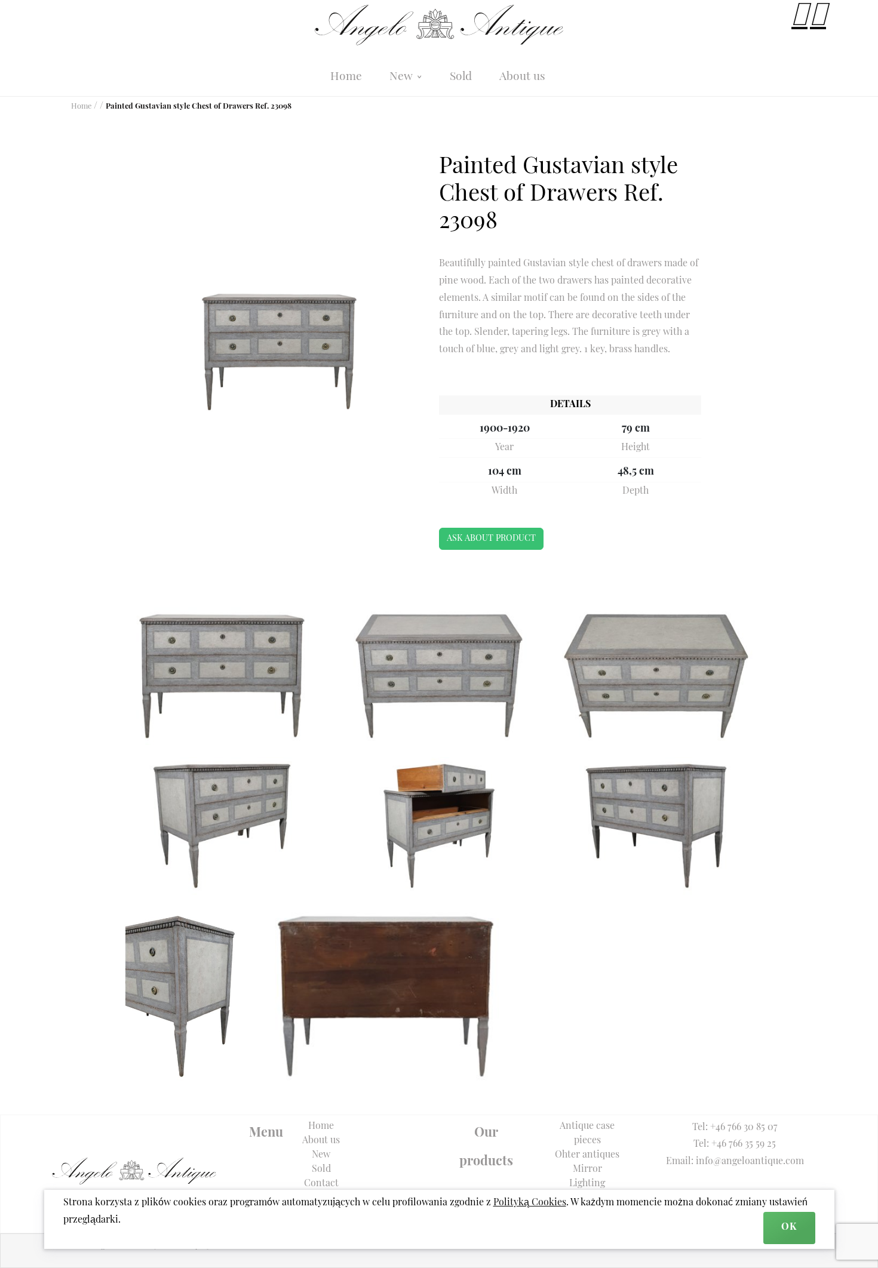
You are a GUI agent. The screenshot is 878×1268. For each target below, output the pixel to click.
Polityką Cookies (529, 1203)
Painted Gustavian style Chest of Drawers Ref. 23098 (198, 106)
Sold (461, 77)
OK (789, 1227)
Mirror (587, 1169)
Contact (321, 1184)
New (402, 77)
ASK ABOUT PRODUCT (491, 538)
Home (346, 77)
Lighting (587, 1184)
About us (522, 77)
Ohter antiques (587, 1155)
